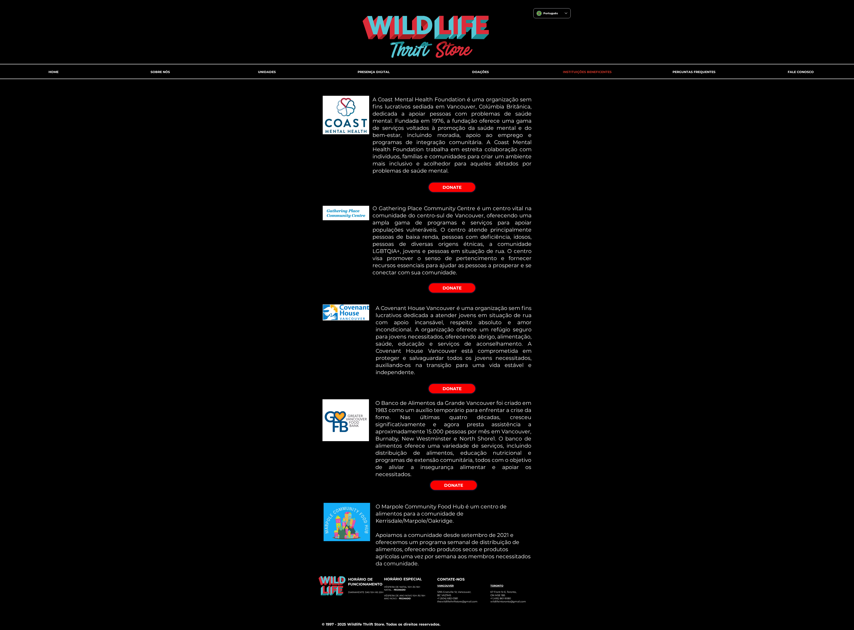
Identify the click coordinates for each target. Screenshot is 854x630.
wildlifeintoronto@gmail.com (508, 601)
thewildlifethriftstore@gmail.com (457, 601)
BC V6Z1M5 (444, 595)
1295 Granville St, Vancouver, (454, 591)
